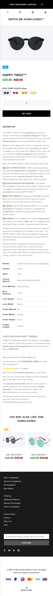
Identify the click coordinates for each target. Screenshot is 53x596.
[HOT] (14, 440)
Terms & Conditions (12, 507)
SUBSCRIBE (26, 543)
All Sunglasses (10, 485)
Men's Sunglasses (11, 478)
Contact (7, 518)
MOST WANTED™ (39, 455)
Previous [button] (2, 42)
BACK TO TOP (26, 590)
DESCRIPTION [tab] (9, 127)
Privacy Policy (9, 514)
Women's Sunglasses (12, 481)
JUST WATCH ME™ (14, 455)
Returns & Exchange (12, 503)
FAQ (5, 525)
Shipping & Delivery (12, 499)
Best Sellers (9, 488)
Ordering (7, 496)
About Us (7, 521)
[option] (26, 43)
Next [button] (50, 42)
